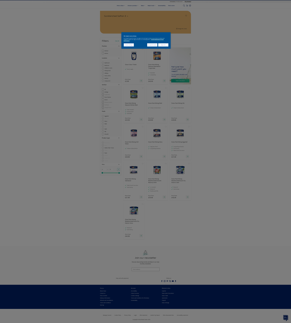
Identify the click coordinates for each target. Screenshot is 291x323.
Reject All (163, 44)
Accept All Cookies (152, 44)
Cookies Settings (129, 44)
